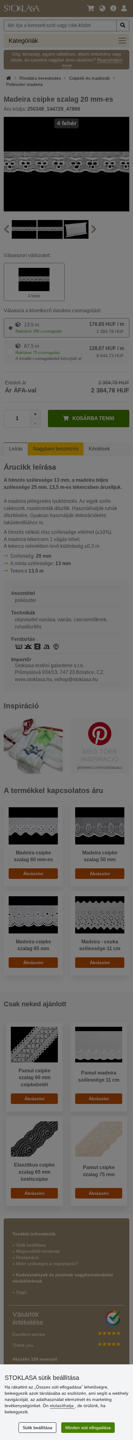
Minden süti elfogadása (88, 1427)
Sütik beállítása (37, 1427)
